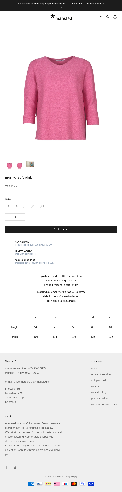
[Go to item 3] (29, 164)
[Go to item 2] (19, 165)
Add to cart (61, 229)
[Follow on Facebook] (6, 467)
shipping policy (100, 380)
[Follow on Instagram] (15, 467)
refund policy (98, 392)
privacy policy (99, 398)
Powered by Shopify (68, 477)
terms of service (101, 374)
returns (95, 386)
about (94, 368)
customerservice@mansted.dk (32, 381)
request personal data (104, 404)
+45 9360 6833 (37, 368)
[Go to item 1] (9, 165)
